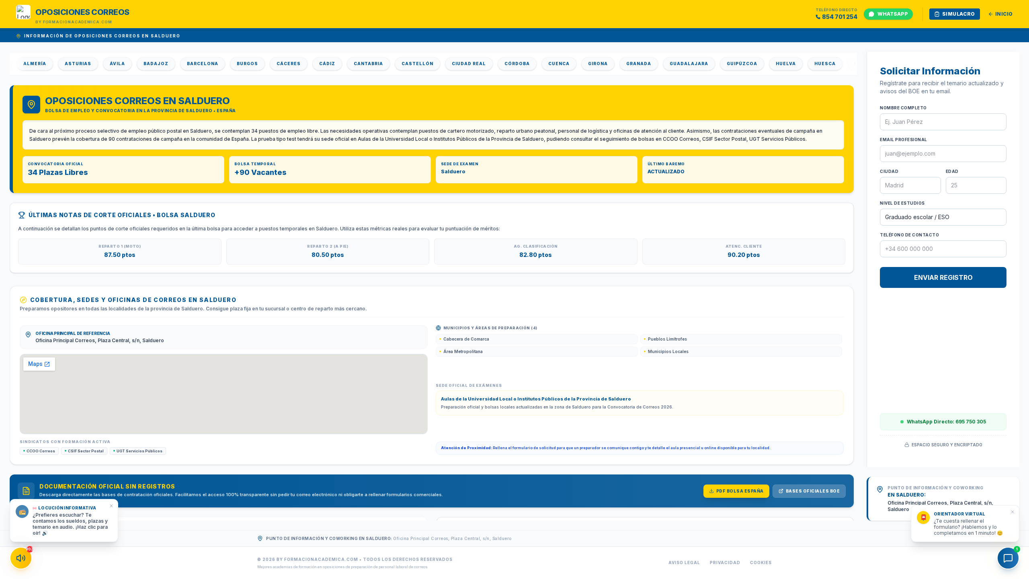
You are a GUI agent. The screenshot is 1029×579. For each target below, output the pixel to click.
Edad (952, 171)
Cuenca (542, 63)
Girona (582, 63)
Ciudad (889, 171)
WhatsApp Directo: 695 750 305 (946, 422)
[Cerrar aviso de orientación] (1013, 512)
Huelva (770, 63)
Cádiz (311, 63)
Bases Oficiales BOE (813, 491)
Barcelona (186, 63)
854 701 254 (839, 16)
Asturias (62, 63)
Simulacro (958, 14)
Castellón (401, 63)
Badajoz (139, 63)
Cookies (761, 562)
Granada (622, 63)
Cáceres (272, 63)
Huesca (809, 63)
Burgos (231, 63)
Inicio (1004, 14)
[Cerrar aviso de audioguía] (111, 506)
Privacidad (725, 562)
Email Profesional (903, 139)
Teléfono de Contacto (909, 234)
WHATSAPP (892, 14)
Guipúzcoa (726, 63)
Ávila (101, 63)
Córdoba (501, 63)
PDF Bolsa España (740, 491)
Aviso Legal (684, 562)
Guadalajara (673, 63)
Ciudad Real (453, 63)
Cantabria (352, 63)
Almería (18, 63)
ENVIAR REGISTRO (943, 277)
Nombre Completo (903, 107)
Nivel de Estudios (902, 203)
